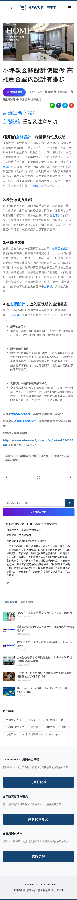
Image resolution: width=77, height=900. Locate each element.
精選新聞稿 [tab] (11, 602)
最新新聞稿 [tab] (27, 602)
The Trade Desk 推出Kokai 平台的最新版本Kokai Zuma (42, 690)
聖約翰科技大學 (15, 727)
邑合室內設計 (11, 459)
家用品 (23, 99)
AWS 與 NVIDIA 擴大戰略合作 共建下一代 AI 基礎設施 (44, 644)
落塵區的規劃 (60, 248)
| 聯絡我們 (56, 890)
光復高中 (11, 734)
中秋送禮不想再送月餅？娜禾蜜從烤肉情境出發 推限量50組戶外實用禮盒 (44, 674)
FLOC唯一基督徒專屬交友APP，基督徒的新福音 (44, 612)
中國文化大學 (13, 720)
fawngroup (56, 734)
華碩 (64, 727)
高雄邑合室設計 (20, 112)
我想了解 (38, 856)
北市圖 (32, 720)
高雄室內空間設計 (62, 455)
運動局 (34, 727)
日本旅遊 (50, 727)
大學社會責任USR (52, 720)
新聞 (50, 91)
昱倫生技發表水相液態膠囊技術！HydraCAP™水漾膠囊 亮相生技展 (45, 659)
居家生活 (36, 99)
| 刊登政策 (20, 890)
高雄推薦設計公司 (27, 455)
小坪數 (44, 455)
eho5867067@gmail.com (32, 540)
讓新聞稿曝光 (38, 819)
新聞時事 (62, 91)
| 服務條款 (31, 890)
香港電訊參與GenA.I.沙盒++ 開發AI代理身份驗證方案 (45, 628)
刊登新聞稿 (38, 782)
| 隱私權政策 (44, 890)
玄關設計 (13, 121)
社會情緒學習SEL (33, 734)
